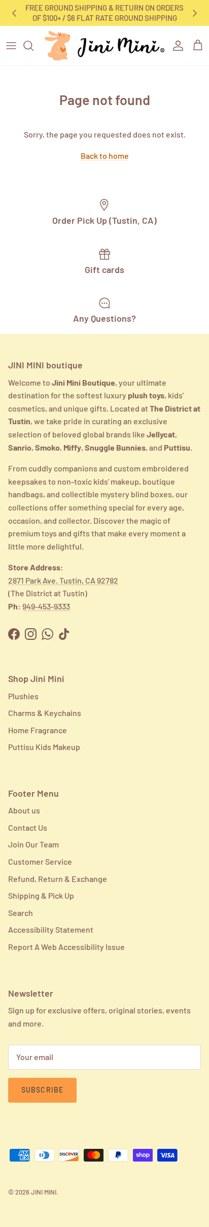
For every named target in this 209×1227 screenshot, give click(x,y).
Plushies (23, 696)
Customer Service (40, 861)
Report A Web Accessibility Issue (66, 946)
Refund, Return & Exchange (57, 878)
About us (24, 810)
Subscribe (42, 1089)
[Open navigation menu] (11, 46)
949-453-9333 (46, 606)
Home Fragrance (37, 730)
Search (20, 912)
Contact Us (27, 827)
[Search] (33, 46)
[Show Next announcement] (195, 13)
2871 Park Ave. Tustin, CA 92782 (63, 580)
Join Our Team (33, 844)
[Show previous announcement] (14, 13)
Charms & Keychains (44, 713)
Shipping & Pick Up (41, 895)
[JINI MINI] (104, 45)
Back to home (105, 155)
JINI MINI (43, 1192)
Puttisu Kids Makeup (44, 747)
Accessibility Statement (50, 929)
